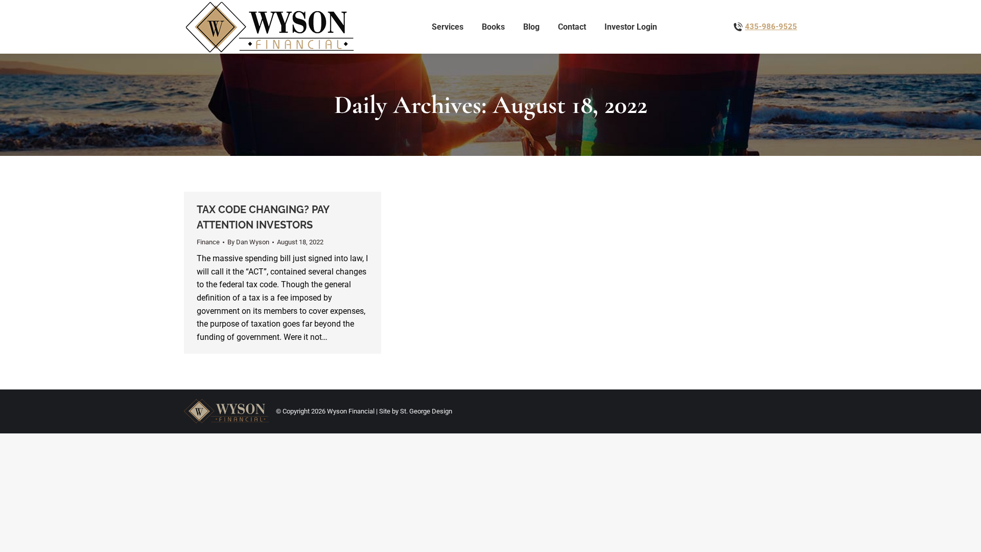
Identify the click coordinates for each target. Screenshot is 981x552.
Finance (208, 242)
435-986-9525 (771, 26)
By (248, 242)
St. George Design (426, 411)
